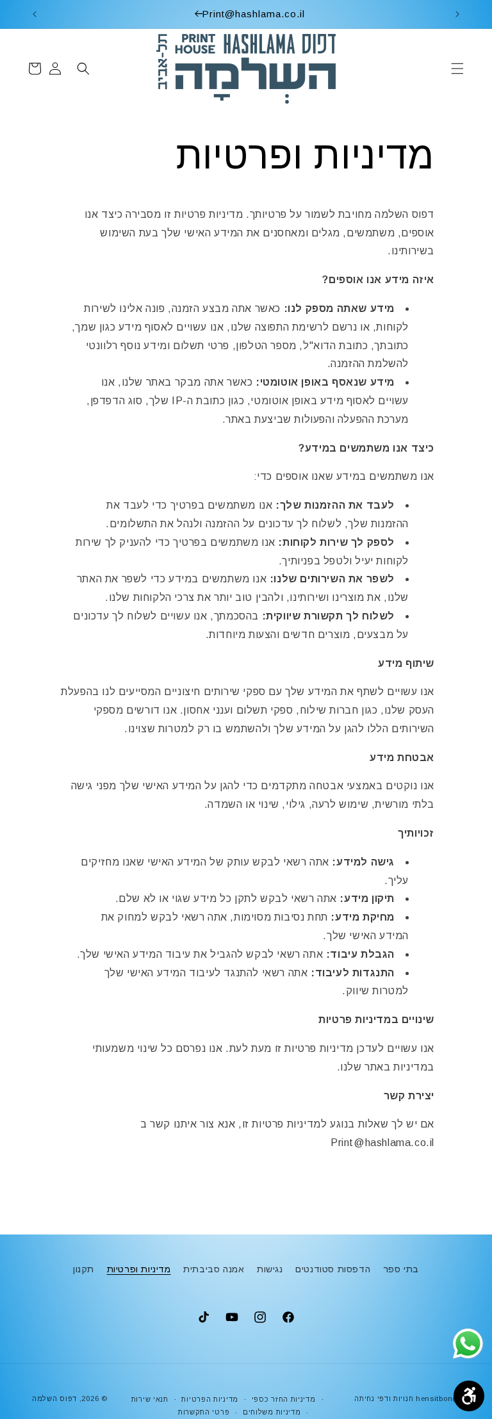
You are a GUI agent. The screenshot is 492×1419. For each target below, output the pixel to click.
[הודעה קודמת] (457, 14)
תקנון (83, 1269)
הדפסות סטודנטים (332, 1269)
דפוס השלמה (54, 1398)
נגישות (270, 1269)
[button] (457, 68)
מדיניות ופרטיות (139, 1269)
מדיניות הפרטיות (209, 1399)
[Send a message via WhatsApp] (468, 1343)
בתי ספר (401, 1269)
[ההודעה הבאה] (34, 14)
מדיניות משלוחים (272, 1412)
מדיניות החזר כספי (284, 1399)
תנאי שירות (149, 1399)
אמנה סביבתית (213, 1269)
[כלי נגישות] (469, 1396)
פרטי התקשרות (203, 1412)
